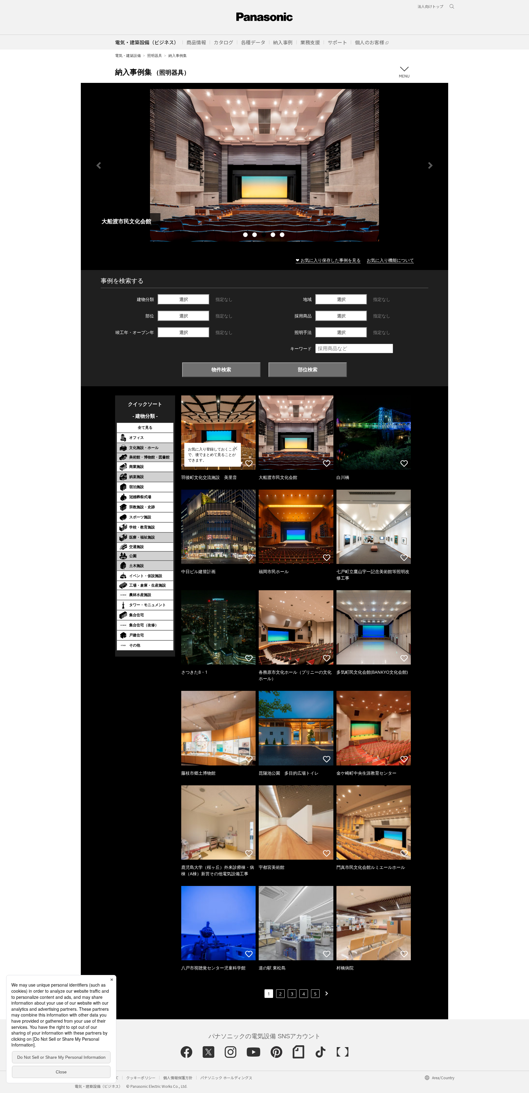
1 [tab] (246, 235)
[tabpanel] (264, 165)
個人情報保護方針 (178, 1077)
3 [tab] (264, 235)
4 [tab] (274, 235)
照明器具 (154, 55)
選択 (183, 299)
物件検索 (221, 369)
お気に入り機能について (390, 260)
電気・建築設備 (128, 55)
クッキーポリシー (141, 1077)
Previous (98, 165)
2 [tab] (255, 235)
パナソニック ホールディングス (226, 1077)
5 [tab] (283, 235)
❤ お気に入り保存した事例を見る (328, 260)
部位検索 (307, 369)
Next (430, 165)
